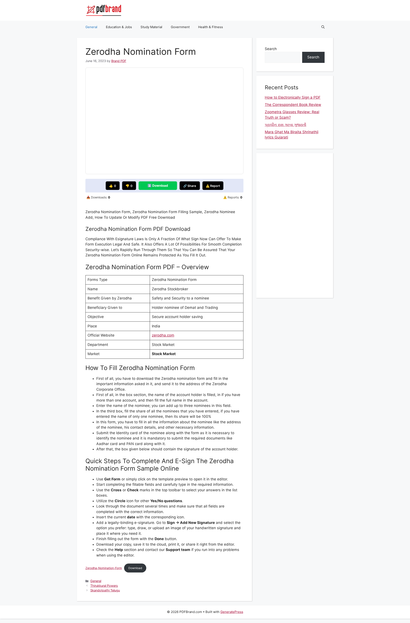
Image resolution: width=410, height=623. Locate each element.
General (91, 27)
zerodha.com (163, 335)
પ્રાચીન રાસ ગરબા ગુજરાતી (285, 125)
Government (180, 27)
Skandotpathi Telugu (105, 590)
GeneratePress (231, 612)
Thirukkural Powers (104, 585)
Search (271, 49)
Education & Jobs (119, 27)
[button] (323, 27)
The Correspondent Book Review (293, 105)
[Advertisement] (295, 225)
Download (135, 568)
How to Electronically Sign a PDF (293, 97)
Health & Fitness (210, 27)
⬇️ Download (158, 186)
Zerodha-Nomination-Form (103, 568)
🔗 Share (189, 186)
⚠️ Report (213, 186)
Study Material (151, 27)
